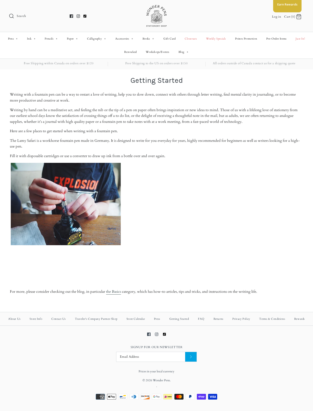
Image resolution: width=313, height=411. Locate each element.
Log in (276, 17)
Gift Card (169, 38)
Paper (72, 38)
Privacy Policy (241, 319)
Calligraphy (96, 38)
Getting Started (179, 319)
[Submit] (191, 357)
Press (157, 319)
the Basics (113, 291)
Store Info (36, 319)
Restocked (130, 52)
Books (148, 38)
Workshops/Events (157, 52)
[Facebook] (71, 16)
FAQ (201, 319)
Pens (13, 38)
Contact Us (58, 319)
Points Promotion (246, 38)
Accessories (124, 38)
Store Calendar (135, 319)
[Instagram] (78, 16)
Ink (31, 38)
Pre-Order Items (276, 38)
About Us (14, 319)
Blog (183, 52)
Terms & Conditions (272, 319)
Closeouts (191, 38)
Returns (218, 319)
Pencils (51, 38)
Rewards (299, 319)
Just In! (300, 38)
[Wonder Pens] (156, 7)
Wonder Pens (161, 380)
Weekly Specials (216, 38)
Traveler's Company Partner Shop (96, 319)
